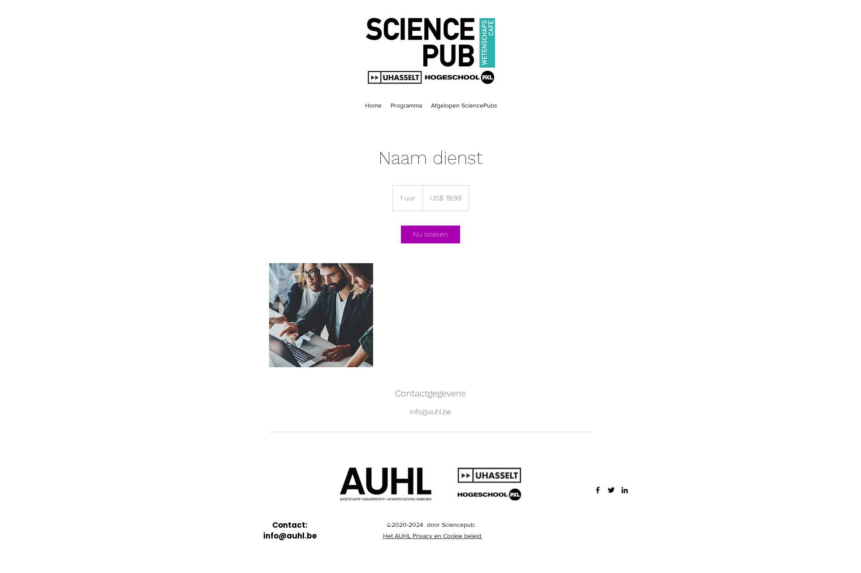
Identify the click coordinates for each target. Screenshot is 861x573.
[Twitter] (611, 490)
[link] (430, 234)
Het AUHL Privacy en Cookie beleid (433, 535)
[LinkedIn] (624, 490)
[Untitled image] (321, 315)
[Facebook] (597, 490)
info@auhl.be (290, 535)
